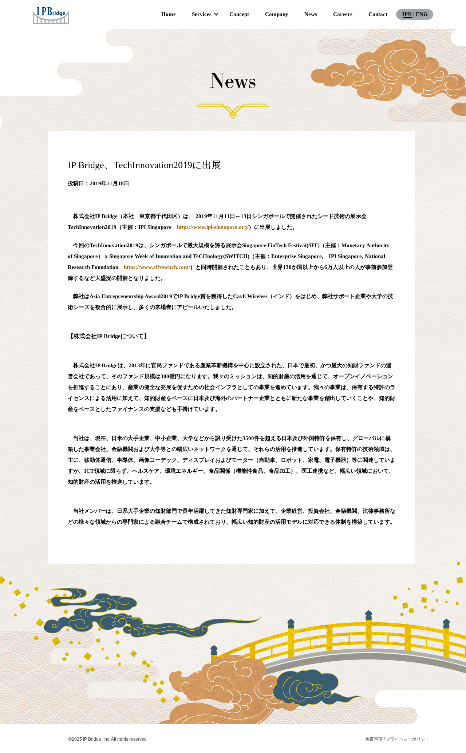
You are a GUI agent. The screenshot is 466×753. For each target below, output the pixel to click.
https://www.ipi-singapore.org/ (213, 227)
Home (168, 14)
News (310, 14)
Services (202, 14)
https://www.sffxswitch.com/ (157, 267)
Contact (377, 14)
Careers (342, 14)
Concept (239, 14)
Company (276, 14)
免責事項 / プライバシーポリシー (397, 739)
